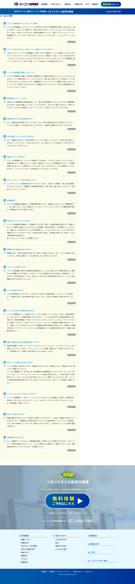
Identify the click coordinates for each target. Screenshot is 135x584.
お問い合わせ (77, 572)
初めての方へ (56, 4)
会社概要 (44, 572)
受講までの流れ (60, 546)
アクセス (24, 559)
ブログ (87, 4)
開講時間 (24, 562)
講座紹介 (68, 4)
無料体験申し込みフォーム (22, 444)
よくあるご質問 (60, 549)
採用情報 (52, 572)
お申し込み (111, 4)
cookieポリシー (89, 572)
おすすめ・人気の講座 (29, 546)
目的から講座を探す (28, 549)
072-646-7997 (81, 521)
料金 (57, 543)
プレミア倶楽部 (67, 420)
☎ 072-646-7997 (113, 11)
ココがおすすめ (60, 539)
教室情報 (44, 4)
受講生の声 (79, 4)
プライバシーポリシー (64, 572)
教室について (26, 539)
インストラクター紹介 (99, 560)
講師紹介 (95, 4)
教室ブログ (25, 552)
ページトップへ (71, 42)
